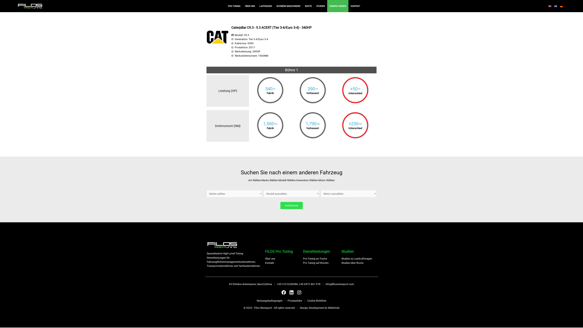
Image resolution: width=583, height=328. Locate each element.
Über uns (250, 6)
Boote (308, 6)
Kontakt (355, 6)
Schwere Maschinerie (288, 6)
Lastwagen (265, 6)
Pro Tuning (234, 6)
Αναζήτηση (291, 205)
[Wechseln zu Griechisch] (556, 6)
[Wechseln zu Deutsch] (561, 6)
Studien (320, 6)
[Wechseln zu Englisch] (550, 6)
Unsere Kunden (337, 6)
